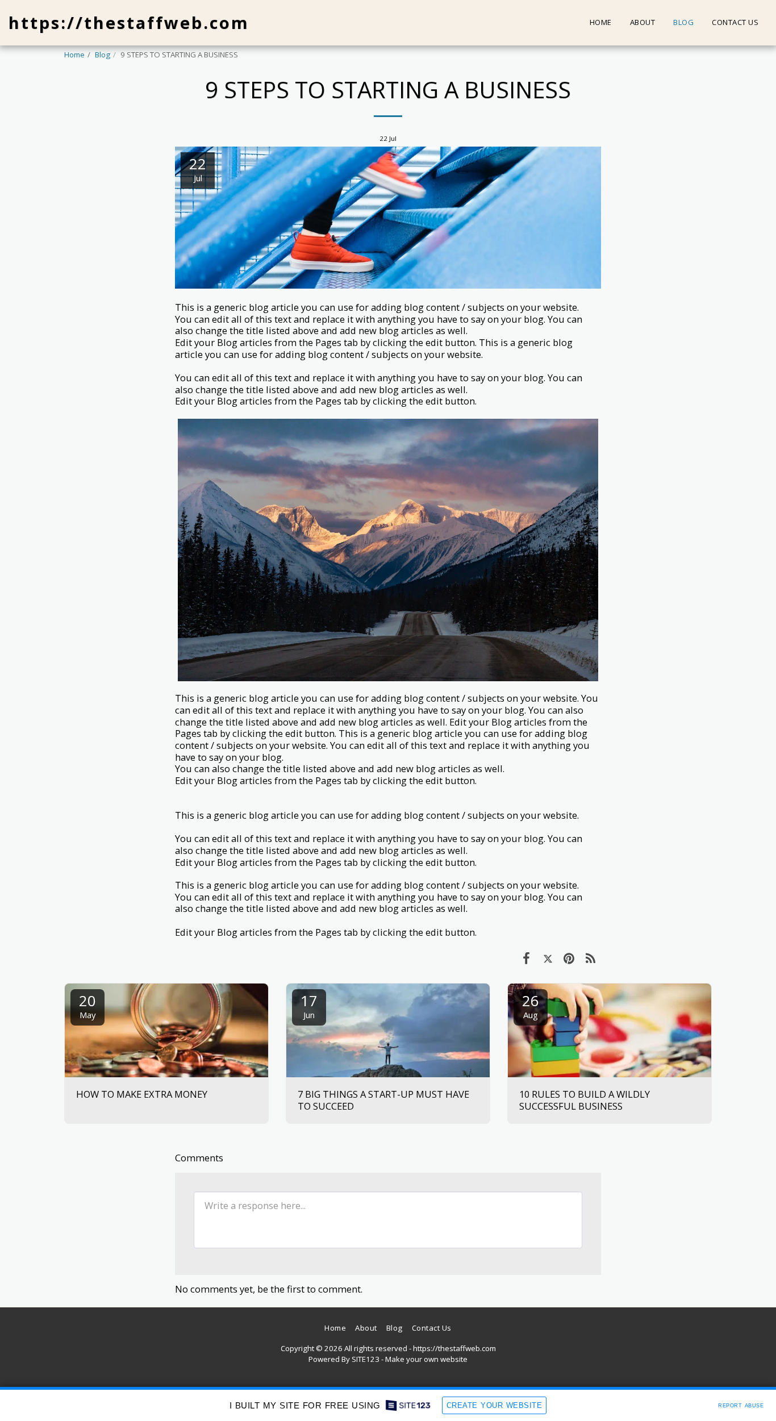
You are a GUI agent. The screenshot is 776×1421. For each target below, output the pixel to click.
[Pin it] (568, 957)
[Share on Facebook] (526, 957)
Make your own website (426, 1359)
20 (87, 1005)
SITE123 (365, 1359)
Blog (102, 54)
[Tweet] (547, 957)
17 (309, 1005)
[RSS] (590, 957)
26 (530, 1005)
